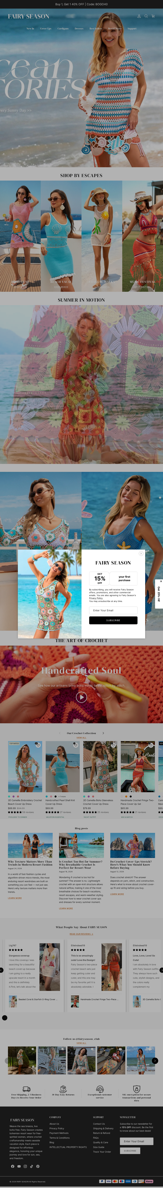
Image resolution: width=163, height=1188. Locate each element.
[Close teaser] (161, 581)
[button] (159, 594)
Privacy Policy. (96, 598)
